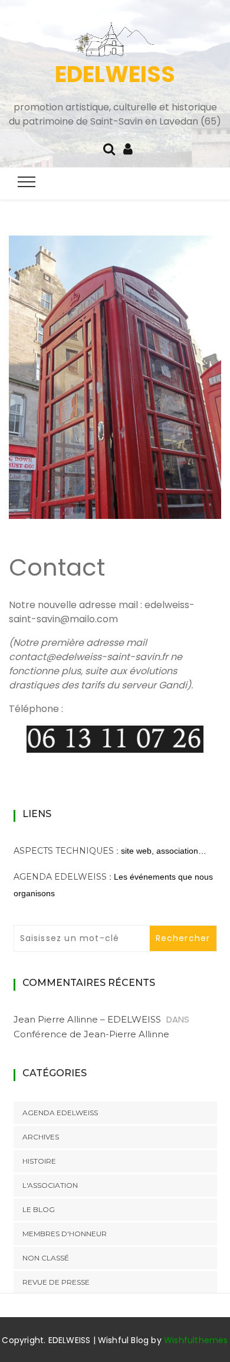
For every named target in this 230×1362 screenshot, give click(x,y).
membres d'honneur (64, 1233)
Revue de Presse (56, 1282)
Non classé (45, 1257)
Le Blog (38, 1209)
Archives (40, 1136)
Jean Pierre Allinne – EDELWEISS (87, 1019)
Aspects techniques (64, 850)
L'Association (50, 1185)
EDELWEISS (115, 74)
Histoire (39, 1161)
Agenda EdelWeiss (60, 876)
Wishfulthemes (196, 1340)
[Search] (109, 148)
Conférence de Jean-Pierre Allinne (91, 1034)
